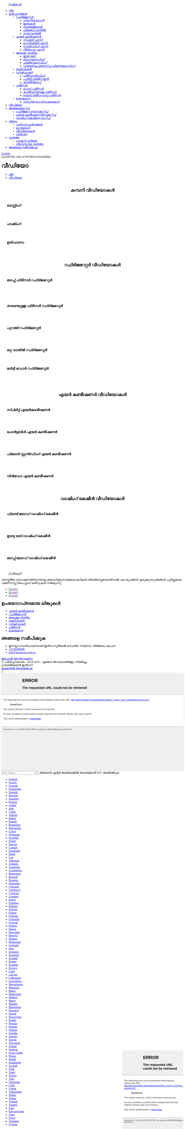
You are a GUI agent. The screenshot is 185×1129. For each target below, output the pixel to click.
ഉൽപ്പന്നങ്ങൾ (18, 13)
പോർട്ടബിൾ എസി (35, 43)
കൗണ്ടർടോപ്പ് (32, 82)
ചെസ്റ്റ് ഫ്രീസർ (33, 88)
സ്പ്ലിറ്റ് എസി (33, 39)
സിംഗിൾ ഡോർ (33, 20)
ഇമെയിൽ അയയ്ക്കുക (17, 668)
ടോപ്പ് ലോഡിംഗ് (34, 59)
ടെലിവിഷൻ (24, 69)
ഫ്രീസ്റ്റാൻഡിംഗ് (34, 75)
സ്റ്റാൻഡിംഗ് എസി (35, 46)
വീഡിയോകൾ (25, 131)
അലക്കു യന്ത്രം (26, 52)
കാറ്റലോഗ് (23, 127)
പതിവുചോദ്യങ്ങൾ (29, 124)
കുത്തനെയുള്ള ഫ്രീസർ (40, 92)
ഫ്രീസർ (21, 85)
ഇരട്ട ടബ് (29, 56)
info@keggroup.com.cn (22, 652)
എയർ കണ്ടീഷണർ (28, 36)
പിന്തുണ (21, 134)
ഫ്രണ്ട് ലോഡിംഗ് (35, 62)
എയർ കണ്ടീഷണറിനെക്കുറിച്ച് (36, 114)
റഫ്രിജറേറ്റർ (24, 17)
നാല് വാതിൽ (32, 33)
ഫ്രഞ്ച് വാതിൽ (34, 30)
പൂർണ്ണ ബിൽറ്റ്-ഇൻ (36, 79)
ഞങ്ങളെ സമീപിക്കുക (23, 147)
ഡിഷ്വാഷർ (24, 72)
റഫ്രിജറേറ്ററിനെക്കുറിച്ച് (32, 111)
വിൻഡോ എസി (33, 49)
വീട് (11, 10)
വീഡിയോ (15, 105)
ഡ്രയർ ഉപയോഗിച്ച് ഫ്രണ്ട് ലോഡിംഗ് (49, 65)
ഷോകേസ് (23, 98)
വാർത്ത (14, 137)
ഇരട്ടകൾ (29, 23)
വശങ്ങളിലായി (32, 26)
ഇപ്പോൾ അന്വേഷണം (17, 658)
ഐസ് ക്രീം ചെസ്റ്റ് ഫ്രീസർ (42, 95)
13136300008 (17, 649)
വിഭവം (13, 121)
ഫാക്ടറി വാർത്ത (26, 140)
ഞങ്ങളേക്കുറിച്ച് (19, 108)
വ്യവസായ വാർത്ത (29, 144)
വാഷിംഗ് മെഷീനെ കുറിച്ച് (33, 118)
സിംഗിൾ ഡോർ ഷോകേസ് (41, 101)
